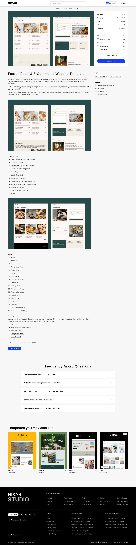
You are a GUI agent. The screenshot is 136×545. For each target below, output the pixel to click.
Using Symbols (16, 337)
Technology (103, 501)
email (34, 342)
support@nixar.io (28, 319)
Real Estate (68, 498)
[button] (11, 38)
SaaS (48, 504)
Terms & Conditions (53, 531)
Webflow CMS (16, 331)
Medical (102, 498)
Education (102, 504)
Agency (49, 501)
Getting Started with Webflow (21, 327)
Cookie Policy (51, 534)
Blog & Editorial (122, 501)
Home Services (122, 504)
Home (57, 8)
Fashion (84, 498)
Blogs (48, 518)
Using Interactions (17, 334)
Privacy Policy (51, 524)
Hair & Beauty (122, 498)
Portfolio (49, 498)
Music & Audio (87, 504)
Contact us (50, 521)
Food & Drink (68, 8)
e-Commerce (68, 504)
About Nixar (13, 514)
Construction (68, 501)
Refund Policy (51, 528)
